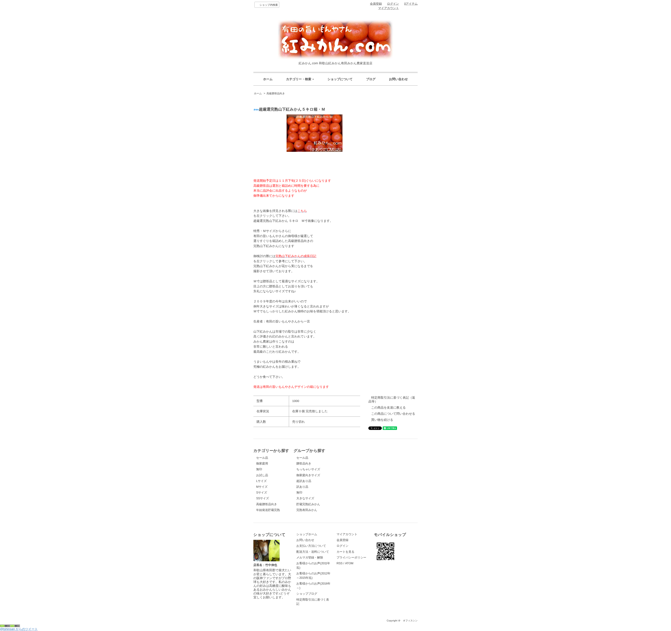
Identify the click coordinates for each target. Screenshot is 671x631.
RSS (339, 563)
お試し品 (262, 475)
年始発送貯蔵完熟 (268, 510)
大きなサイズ (305, 498)
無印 (259, 469)
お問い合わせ (398, 79)
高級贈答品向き (275, 93)
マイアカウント (388, 8)
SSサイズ (262, 498)
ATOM (349, 563)
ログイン (393, 3)
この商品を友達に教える (388, 407)
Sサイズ (261, 492)
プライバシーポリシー (351, 557)
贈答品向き (303, 463)
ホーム (268, 79)
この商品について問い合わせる (393, 413)
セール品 (262, 457)
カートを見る (345, 551)
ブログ (371, 79)
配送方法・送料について (312, 551)
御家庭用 (262, 463)
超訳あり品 (303, 481)
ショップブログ (306, 593)
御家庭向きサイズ (308, 475)
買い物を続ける (382, 420)
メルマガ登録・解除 (309, 557)
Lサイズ (261, 481)
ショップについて (340, 79)
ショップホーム (306, 534)
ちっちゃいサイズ (308, 469)
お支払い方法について (311, 545)
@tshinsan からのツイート (19, 629)
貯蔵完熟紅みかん (308, 504)
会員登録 (376, 3)
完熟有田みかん (306, 510)
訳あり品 (302, 486)
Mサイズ (262, 486)
